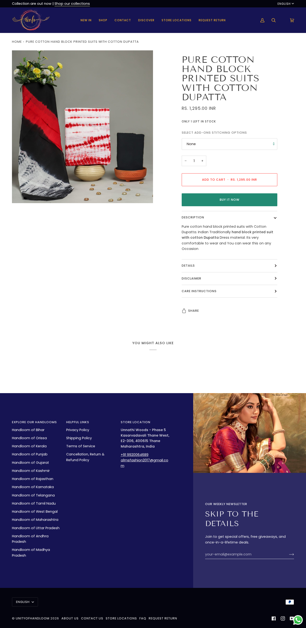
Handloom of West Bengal (35, 511)
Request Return (163, 618)
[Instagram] (283, 618)
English (284, 4)
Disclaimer (191, 278)
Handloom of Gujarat (30, 462)
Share (193, 311)
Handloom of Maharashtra (35, 519)
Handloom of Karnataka (33, 487)
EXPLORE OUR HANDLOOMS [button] (34, 422)
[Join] (287, 554)
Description (193, 217)
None (191, 144)
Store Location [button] (135, 422)
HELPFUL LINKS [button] (77, 422)
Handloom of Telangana (33, 495)
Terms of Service (80, 446)
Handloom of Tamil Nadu (34, 503)
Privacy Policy (77, 429)
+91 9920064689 (134, 454)
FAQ (142, 618)
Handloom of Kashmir (31, 470)
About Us (70, 618)
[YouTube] (292, 618)
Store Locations (121, 618)
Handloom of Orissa (29, 438)
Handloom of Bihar (28, 429)
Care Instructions (199, 291)
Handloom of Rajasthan (32, 478)
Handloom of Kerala (29, 446)
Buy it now (230, 200)
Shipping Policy (79, 438)
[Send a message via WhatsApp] (298, 620)
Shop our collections (72, 3)
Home (17, 42)
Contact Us (92, 618)
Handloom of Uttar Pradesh (36, 528)
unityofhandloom (32, 618)
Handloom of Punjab (30, 454)
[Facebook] (274, 618)
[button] (103, 20)
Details (188, 266)
